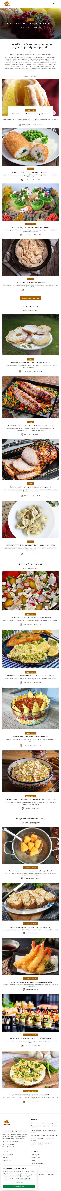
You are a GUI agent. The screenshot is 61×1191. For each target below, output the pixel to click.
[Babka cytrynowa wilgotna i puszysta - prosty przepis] (30, 97)
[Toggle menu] (57, 4)
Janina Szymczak (6, 1160)
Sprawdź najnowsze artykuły (30, 298)
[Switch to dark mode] (54, 3)
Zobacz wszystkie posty (30, 310)
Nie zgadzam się (19, 1182)
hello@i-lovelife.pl (9, 1147)
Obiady (30, 19)
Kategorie (34, 1151)
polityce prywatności (25, 1178)
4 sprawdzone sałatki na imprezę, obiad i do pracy (44, 1135)
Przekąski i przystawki (30, 867)
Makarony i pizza (35, 1157)
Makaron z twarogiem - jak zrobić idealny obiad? (44, 1123)
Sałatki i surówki (30, 614)
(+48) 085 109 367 (9, 1144)
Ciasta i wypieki (30, 110)
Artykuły (34, 1120)
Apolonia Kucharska (7, 1154)
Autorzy (5, 1151)
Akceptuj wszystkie (19, 1186)
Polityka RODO (41, 1174)
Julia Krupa (5, 1157)
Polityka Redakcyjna (51, 1174)
